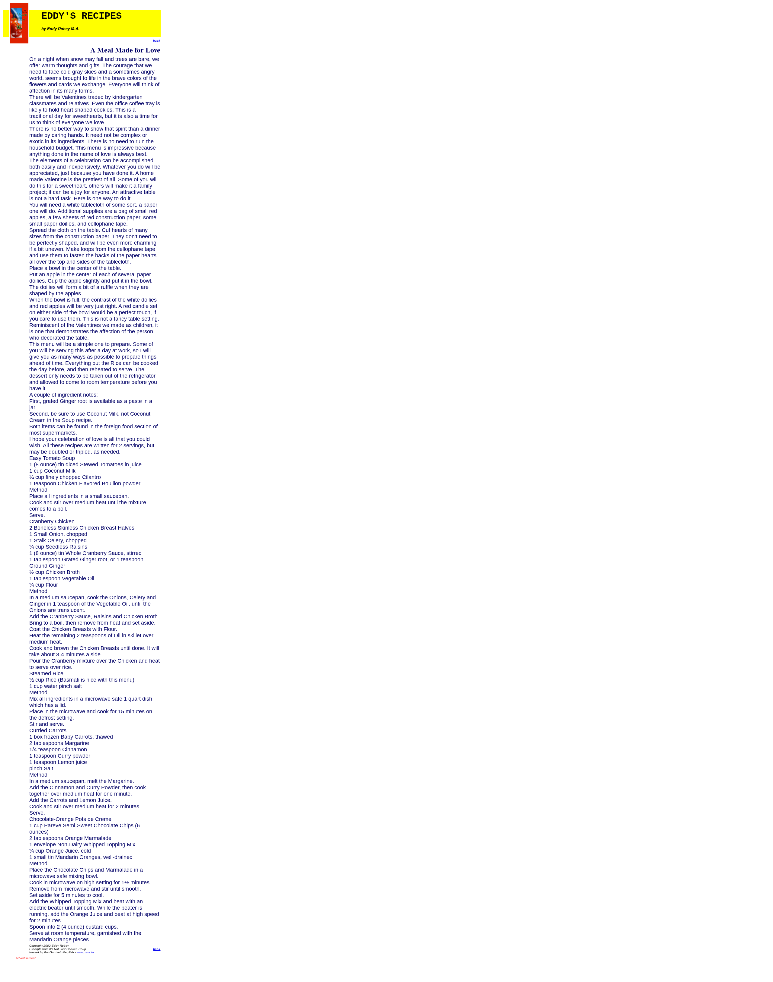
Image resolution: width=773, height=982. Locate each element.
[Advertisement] (86, 969)
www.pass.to (85, 952)
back (156, 40)
